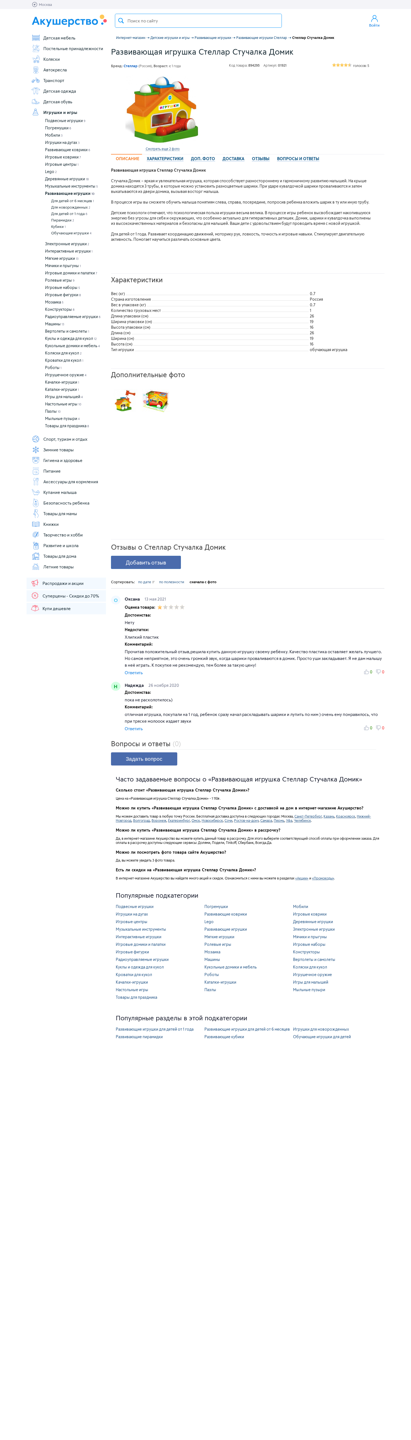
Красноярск (345, 816)
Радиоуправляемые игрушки (73, 316)
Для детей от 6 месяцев (72, 201)
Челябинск (302, 820)
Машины (54, 323)
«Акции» (301, 878)
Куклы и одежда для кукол (71, 338)
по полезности (171, 582)
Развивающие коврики (67, 149)
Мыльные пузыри (62, 418)
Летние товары (58, 566)
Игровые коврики (63, 157)
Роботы (53, 367)
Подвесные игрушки (65, 120)
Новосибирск (212, 820)
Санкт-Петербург (308, 816)
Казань (328, 816)
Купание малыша (60, 492)
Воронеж (159, 820)
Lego (51, 171)
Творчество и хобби (63, 534)
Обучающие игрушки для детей (322, 1036)
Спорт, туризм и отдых (65, 439)
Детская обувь (57, 101)
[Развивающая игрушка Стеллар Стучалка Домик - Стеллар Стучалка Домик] (125, 400)
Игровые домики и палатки (71, 272)
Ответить (134, 672)
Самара (266, 820)
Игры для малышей (64, 396)
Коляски (51, 59)
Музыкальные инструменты (71, 186)
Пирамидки (62, 220)
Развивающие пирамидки (139, 1036)
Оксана (133, 598)
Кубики (58, 226)
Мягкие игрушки (62, 258)
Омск (196, 820)
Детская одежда (59, 91)
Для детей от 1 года (69, 213)
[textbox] (198, 21)
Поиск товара (121, 21)
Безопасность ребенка (66, 502)
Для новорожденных (70, 207)
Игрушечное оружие (65, 374)
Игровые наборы (62, 287)
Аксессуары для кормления (70, 481)
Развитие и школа (61, 545)
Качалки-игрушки (62, 382)
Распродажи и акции (63, 583)
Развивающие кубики (224, 1036)
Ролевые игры (60, 280)
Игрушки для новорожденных (321, 1029)
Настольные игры (63, 404)
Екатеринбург (179, 820)
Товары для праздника (67, 425)
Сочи (228, 820)
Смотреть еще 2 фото (162, 149)
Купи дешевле (56, 608)
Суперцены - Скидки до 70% (70, 595)
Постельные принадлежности (73, 48)
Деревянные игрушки (67, 178)
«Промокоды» (323, 878)
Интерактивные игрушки (69, 251)
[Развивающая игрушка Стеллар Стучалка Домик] (162, 109)
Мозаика (54, 302)
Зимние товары (58, 449)
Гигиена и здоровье (62, 460)
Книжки (51, 524)
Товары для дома (59, 556)
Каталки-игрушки (62, 389)
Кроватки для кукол (64, 360)
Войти (374, 25)
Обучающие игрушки (71, 233)
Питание (52, 470)
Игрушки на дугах (62, 142)
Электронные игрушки (67, 243)
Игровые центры (62, 164)
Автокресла (55, 69)
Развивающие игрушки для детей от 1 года (154, 1029)
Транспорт (53, 80)
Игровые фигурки (63, 294)
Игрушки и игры (60, 112)
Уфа (289, 820)
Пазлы (53, 411)
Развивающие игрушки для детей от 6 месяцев (247, 1029)
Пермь (279, 820)
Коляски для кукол (63, 353)
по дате (145, 582)
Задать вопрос (144, 759)
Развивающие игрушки (70, 193)
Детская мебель (59, 37)
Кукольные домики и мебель (72, 345)
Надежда (135, 685)
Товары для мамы (60, 513)
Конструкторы (59, 309)
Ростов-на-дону (246, 820)
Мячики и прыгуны (63, 265)
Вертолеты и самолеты (67, 331)
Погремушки (58, 127)
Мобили (54, 135)
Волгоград (141, 820)
